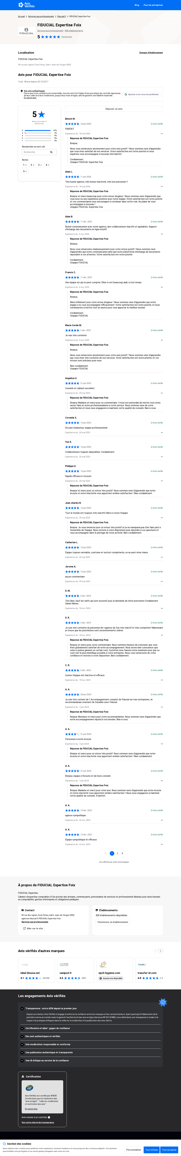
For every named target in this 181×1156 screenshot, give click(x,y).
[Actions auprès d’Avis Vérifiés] (162, 134)
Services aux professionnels (41, 16)
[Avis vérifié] (152, 124)
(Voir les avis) (66, 37)
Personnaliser (133, 1149)
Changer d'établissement (151, 53)
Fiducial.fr (61, 16)
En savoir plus (30, 98)
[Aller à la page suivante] (122, 853)
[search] (51, 152)
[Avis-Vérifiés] (26, 5)
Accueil (21, 16)
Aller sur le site (35, 928)
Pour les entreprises (153, 5)
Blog (137, 5)
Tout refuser (151, 1149)
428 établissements (74, 31)
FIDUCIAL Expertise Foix (79, 16)
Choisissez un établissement (112, 922)
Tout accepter (169, 1149)
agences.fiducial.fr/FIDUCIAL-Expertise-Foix (41, 918)
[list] (90, 970)
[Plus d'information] (49, 1117)
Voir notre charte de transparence (38, 1122)
